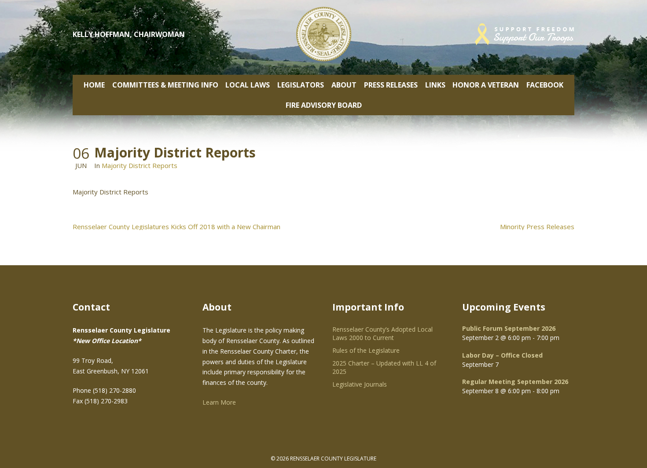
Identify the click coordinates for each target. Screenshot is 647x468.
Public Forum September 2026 (508, 328)
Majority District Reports (139, 165)
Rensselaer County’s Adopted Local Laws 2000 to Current (382, 333)
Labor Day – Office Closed (502, 355)
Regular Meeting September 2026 (515, 381)
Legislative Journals (359, 384)
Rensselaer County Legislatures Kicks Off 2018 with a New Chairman (176, 226)
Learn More (219, 402)
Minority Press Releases (537, 226)
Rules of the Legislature (366, 350)
